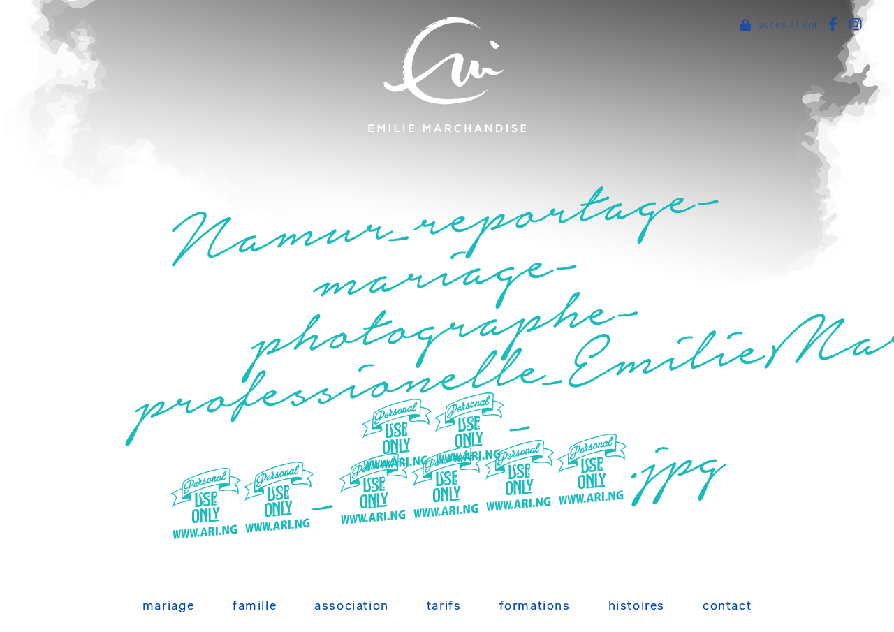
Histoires (636, 607)
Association (351, 607)
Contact (727, 607)
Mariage (168, 607)
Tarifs (444, 607)
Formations (535, 607)
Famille (255, 607)
